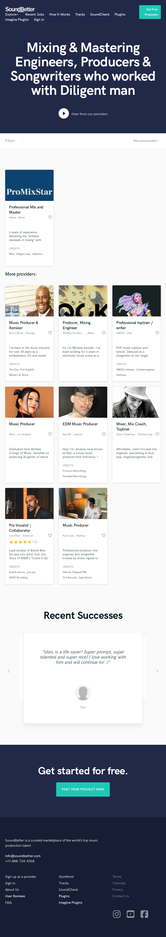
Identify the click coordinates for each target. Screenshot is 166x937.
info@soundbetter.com (22, 856)
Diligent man (23, 254)
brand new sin (17, 572)
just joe (31, 572)
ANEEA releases (125, 369)
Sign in (39, 20)
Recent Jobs (34, 15)
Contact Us (120, 896)
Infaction (37, 254)
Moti (11, 254)
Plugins (120, 15)
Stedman (121, 375)
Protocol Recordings (74, 471)
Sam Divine (85, 577)
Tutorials (119, 883)
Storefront (66, 877)
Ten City (13, 369)
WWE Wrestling (18, 577)
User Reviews (15, 896)
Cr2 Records (70, 577)
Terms (116, 877)
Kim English (27, 369)
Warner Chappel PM (74, 572)
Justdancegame (145, 369)
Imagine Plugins (17, 20)
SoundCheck (99, 15)
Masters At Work (18, 375)
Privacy (117, 890)
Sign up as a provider (20, 877)
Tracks (80, 15)
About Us (12, 890)
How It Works (59, 15)
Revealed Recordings (74, 476)
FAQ (8, 903)
